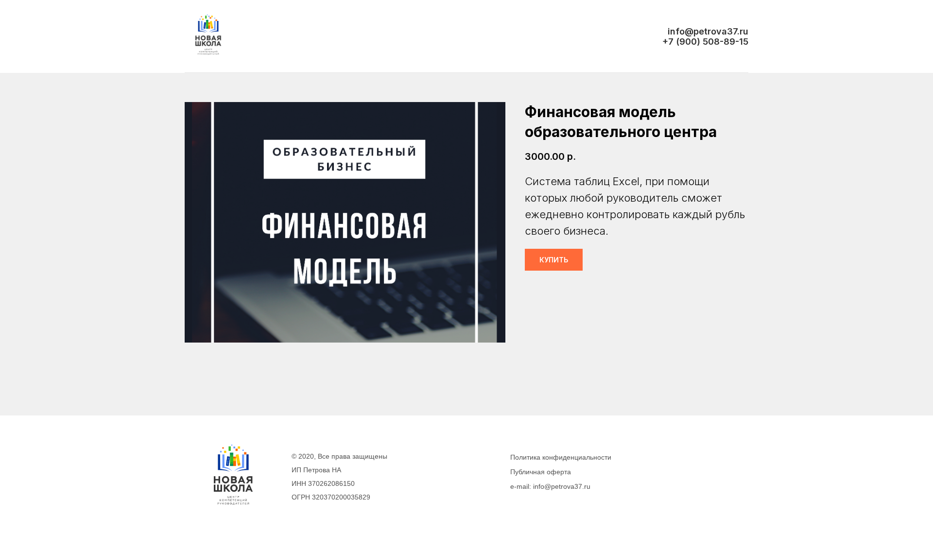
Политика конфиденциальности (560, 457)
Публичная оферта (540, 472)
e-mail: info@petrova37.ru (550, 486)
